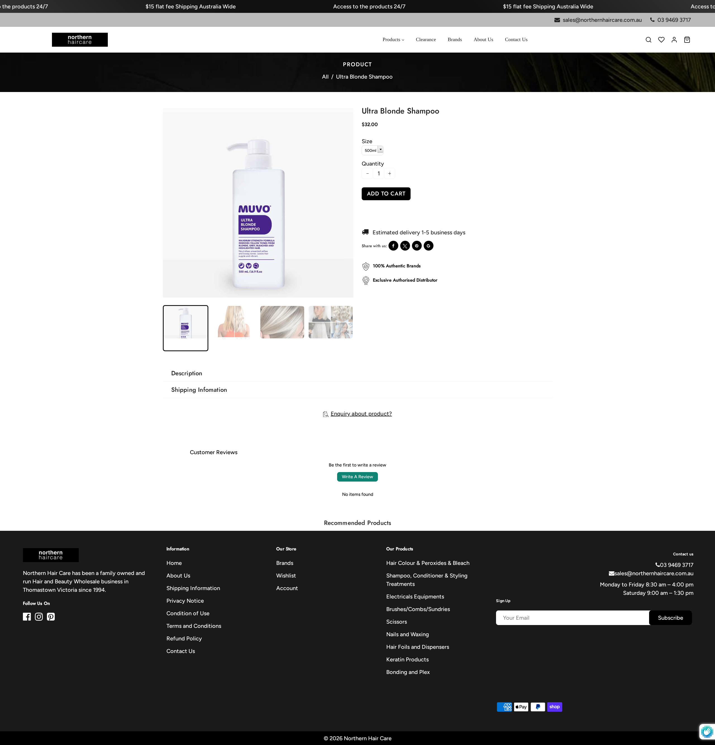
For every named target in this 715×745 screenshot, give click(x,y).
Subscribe (670, 617)
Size (367, 141)
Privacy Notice (185, 600)
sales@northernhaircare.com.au (653, 573)
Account (287, 588)
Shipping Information (193, 588)
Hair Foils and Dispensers (417, 646)
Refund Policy (184, 638)
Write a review (357, 476)
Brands (284, 563)
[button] (172, 327)
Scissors (396, 621)
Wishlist (286, 575)
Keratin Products (407, 659)
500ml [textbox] (370, 150)
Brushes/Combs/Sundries (418, 609)
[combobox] (372, 150)
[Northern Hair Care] (80, 39)
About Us (178, 575)
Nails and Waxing (407, 634)
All (325, 76)
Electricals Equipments (415, 596)
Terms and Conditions (193, 626)
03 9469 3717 (676, 565)
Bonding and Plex (408, 672)
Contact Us (180, 651)
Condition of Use (187, 613)
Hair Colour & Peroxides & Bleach (427, 563)
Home (174, 563)
